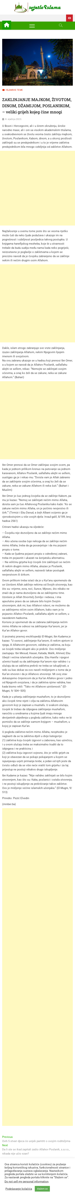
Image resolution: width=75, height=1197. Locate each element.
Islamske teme (14, 90)
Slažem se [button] (42, 1188)
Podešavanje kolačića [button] (18, 1188)
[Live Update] (69, 18)
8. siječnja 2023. (13, 119)
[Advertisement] (37, 188)
